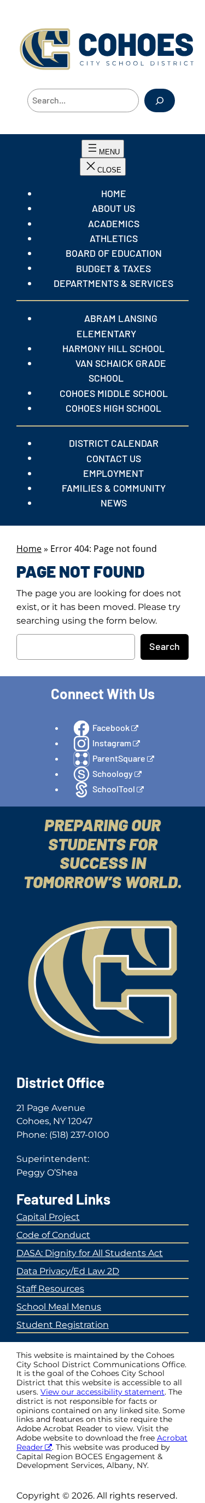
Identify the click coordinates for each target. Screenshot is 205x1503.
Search (164, 646)
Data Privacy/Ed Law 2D (67, 1271)
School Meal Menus (58, 1307)
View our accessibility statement (102, 1392)
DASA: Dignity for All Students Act (89, 1253)
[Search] (159, 100)
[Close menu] (103, 167)
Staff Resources (50, 1288)
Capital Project (48, 1217)
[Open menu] (102, 149)
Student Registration (62, 1325)
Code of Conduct (53, 1235)
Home (29, 549)
